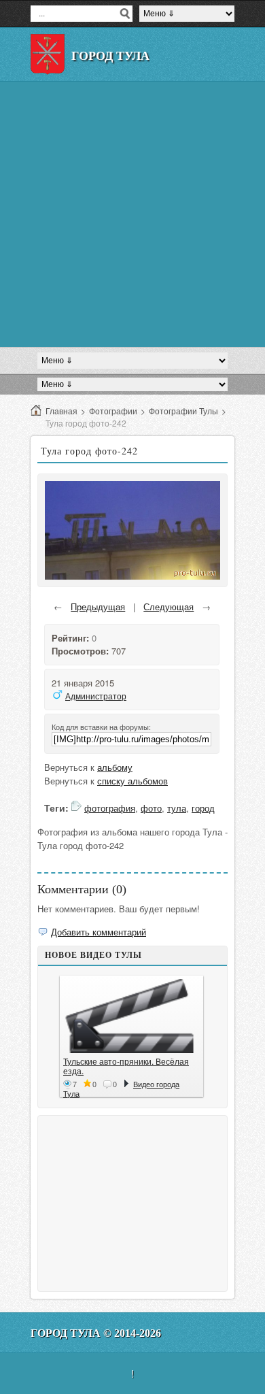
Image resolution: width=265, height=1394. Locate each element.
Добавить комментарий (98, 931)
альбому (114, 767)
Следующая (168, 606)
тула (176, 807)
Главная (61, 410)
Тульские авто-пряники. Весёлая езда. (126, 1065)
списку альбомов (132, 780)
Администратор (95, 695)
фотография (109, 807)
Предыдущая (98, 606)
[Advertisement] (132, 214)
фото (151, 807)
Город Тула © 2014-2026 (96, 1333)
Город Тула (110, 56)
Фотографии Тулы (183, 410)
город (203, 807)
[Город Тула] (48, 54)
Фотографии (113, 410)
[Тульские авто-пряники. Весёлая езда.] (131, 1016)
